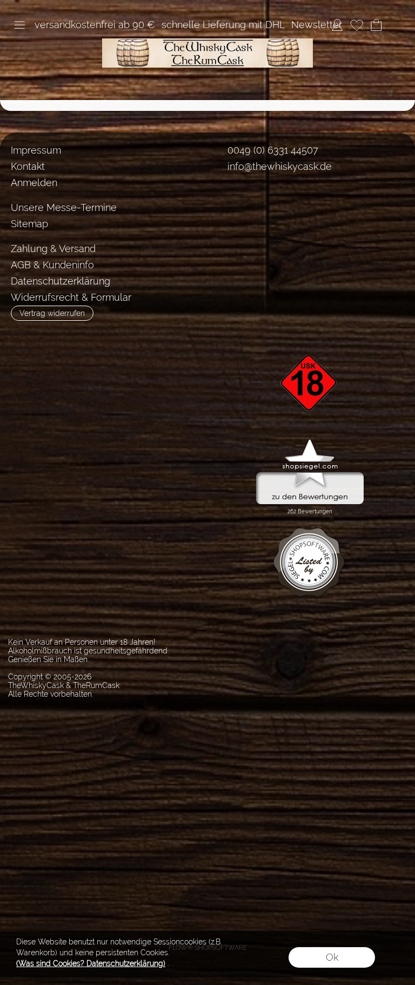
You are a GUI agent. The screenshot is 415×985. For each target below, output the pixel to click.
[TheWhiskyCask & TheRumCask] (207, 42)
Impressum (36, 150)
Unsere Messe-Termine (64, 207)
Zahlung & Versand (53, 248)
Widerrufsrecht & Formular (71, 297)
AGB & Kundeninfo (52, 264)
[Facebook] (223, 206)
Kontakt (28, 166)
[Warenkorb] (376, 25)
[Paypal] (314, 249)
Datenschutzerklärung (60, 281)
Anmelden (34, 182)
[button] (19, 25)
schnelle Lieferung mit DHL (223, 24)
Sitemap (29, 223)
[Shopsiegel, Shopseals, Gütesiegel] (310, 442)
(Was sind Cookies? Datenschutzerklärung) (90, 963)
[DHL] (230, 249)
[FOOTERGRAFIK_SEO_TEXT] (310, 336)
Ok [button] (332, 957)
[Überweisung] (272, 249)
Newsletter (316, 24)
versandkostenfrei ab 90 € (95, 24)
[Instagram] (252, 206)
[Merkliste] (357, 25)
